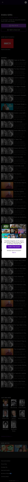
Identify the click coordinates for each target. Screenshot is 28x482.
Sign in (14, 252)
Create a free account (14, 246)
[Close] (25, 226)
